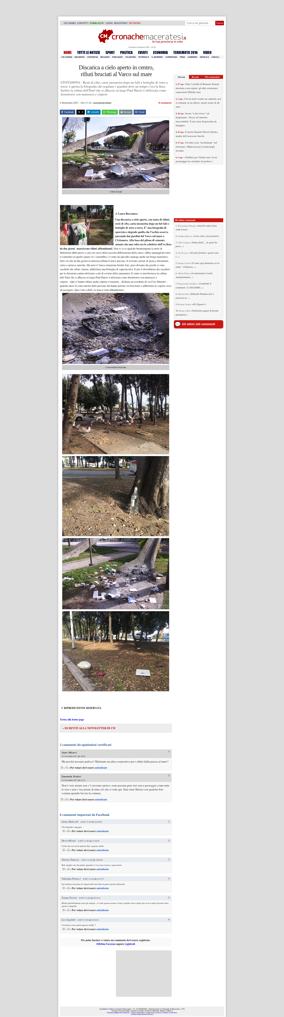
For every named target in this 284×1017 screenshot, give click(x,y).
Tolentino (130, 57)
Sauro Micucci (69, 752)
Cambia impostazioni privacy (142, 1014)
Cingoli (215, 57)
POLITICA (126, 52)
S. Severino (157, 57)
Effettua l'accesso (106, 944)
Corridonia (171, 57)
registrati (130, 944)
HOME (68, 52)
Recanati (105, 57)
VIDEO (207, 52)
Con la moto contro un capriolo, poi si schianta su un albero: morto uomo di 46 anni (198, 102)
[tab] (181, 77)
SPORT (110, 52)
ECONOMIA (160, 52)
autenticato (101, 767)
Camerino (192, 57)
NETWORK (135, 23)
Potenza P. (143, 57)
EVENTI (143, 52)
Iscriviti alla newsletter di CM (88, 728)
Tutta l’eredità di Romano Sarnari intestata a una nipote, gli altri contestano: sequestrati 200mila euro (197, 88)
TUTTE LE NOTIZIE (88, 52)
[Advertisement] (143, 974)
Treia (182, 57)
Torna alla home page (72, 719)
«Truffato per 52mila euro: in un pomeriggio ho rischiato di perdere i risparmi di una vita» (196, 161)
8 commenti (165, 102)
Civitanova (92, 57)
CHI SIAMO (70, 23)
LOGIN (109, 23)
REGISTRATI (121, 23)
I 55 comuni (66, 57)
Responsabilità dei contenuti (118, 1012)
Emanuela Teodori (71, 776)
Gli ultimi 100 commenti (198, 324)
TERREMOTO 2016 (185, 52)
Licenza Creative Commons (166, 1012)
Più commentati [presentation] (212, 76)
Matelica (204, 57)
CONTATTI (82, 23)
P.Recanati (117, 57)
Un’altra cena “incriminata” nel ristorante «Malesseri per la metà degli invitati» (196, 146)
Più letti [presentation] (181, 77)
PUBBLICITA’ (97, 23)
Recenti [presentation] (195, 76)
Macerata (80, 57)
